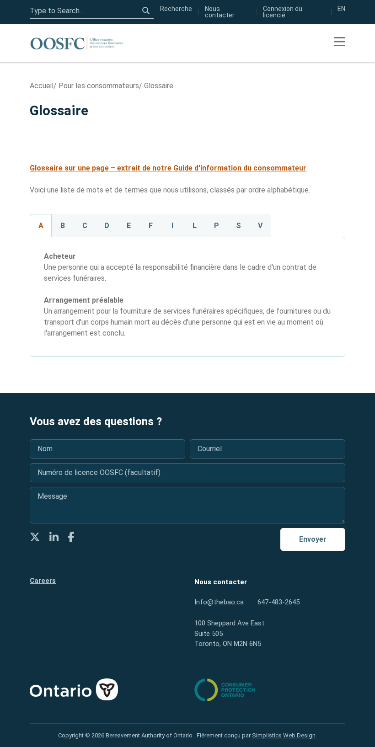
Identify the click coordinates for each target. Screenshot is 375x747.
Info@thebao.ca (219, 602)
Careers (43, 580)
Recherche (176, 8)
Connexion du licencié (282, 12)
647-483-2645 (278, 602)
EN (341, 8)
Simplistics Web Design (284, 735)
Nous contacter (220, 12)
